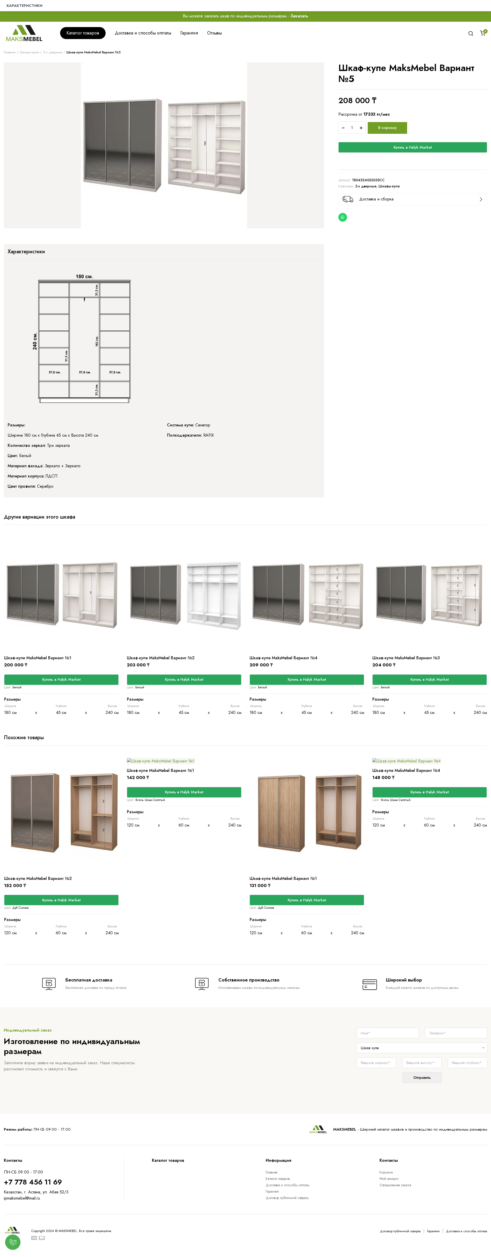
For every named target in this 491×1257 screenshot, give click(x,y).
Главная (10, 52)
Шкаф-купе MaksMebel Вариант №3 (406, 658)
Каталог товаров (82, 33)
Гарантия (189, 33)
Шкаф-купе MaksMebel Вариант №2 (161, 658)
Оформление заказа (395, 1185)
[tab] (26, 252)
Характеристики (26, 251)
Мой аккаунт (389, 1178)
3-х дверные (52, 52)
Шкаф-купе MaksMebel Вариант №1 (37, 658)
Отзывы (214, 33)
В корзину (387, 127)
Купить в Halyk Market (413, 147)
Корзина (386, 1172)
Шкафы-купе (29, 52)
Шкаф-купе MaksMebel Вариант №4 (283, 658)
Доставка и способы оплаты (143, 33)
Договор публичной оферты (287, 1197)
